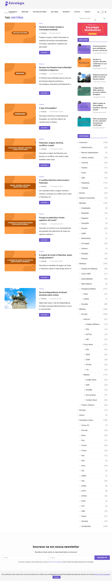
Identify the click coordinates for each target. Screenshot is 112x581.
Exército (95, 319)
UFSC (94, 501)
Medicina (25, 12)
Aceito (56, 577)
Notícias (93, 410)
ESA (96, 329)
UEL (94, 471)
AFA (96, 349)
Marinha (95, 375)
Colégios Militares (96, 324)
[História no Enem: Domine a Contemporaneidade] (20, 33)
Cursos (87, 12)
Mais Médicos (94, 284)
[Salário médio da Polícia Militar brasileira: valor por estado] (84, 106)
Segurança (94, 183)
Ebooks (93, 193)
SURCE (95, 299)
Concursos (13, 12)
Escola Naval (96, 395)
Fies (94, 440)
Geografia (94, 223)
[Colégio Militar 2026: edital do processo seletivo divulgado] (84, 91)
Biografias (94, 213)
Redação (43, 33)
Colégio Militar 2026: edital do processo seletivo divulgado (99, 91)
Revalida (94, 304)
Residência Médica (94, 289)
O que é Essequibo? (48, 108)
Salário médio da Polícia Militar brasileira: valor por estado (100, 106)
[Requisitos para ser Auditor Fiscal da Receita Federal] (84, 78)
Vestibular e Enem (39, 12)
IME (96, 339)
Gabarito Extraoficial (93, 198)
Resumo (94, 259)
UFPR (94, 491)
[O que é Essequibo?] (20, 114)
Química (94, 248)
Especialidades (94, 279)
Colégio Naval (96, 380)
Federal (94, 168)
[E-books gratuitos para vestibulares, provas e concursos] (84, 49)
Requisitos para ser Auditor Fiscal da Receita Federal (100, 77)
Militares (54, 12)
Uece (94, 466)
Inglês (94, 233)
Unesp (94, 516)
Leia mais (44, 52)
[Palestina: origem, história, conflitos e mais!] (20, 148)
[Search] (95, 20)
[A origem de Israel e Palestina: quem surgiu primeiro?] (20, 261)
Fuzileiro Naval (96, 400)
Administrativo (94, 147)
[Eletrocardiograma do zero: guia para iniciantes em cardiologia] (84, 122)
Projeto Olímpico (94, 405)
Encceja (94, 430)
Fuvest (94, 445)
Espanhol (94, 218)
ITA (96, 370)
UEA (94, 461)
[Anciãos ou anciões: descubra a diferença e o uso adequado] (84, 62)
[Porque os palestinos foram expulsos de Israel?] (20, 223)
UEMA (94, 476)
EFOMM (96, 390)
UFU (94, 506)
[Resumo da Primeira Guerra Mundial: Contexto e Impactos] (20, 73)
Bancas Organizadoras (94, 153)
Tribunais (94, 188)
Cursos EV (94, 425)
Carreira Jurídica (94, 158)
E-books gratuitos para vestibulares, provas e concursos (100, 48)
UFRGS (94, 496)
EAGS (96, 354)
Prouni (94, 450)
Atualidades (94, 208)
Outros (77, 12)
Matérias (66, 12)
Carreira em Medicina (94, 269)
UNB (94, 511)
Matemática (94, 238)
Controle (94, 163)
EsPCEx (96, 334)
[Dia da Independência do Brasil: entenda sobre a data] (20, 298)
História (94, 228)
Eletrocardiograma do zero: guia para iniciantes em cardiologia (100, 122)
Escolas (94, 314)
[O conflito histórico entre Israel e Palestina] (20, 186)
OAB (94, 178)
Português (94, 243)
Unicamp (94, 521)
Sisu (94, 456)
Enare (95, 294)
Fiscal (94, 173)
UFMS (94, 486)
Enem (94, 435)
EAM (96, 385)
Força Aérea (95, 344)
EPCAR (96, 365)
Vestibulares (94, 526)
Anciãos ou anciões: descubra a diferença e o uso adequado (100, 63)
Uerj (94, 481)
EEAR (96, 360)
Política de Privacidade (54, 562)
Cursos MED (94, 274)
